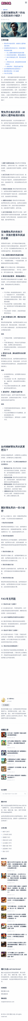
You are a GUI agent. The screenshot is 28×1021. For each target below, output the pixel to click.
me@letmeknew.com (7, 1002)
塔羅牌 (5, 837)
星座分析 (5, 9)
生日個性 (5, 843)
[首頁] (6, 3)
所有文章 (6, 705)
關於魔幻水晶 (5, 991)
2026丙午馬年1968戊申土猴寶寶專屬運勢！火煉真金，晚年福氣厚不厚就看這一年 (16, 916)
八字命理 (5, 834)
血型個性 (5, 848)
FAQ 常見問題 (8, 73)
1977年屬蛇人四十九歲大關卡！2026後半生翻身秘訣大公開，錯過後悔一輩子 (17, 954)
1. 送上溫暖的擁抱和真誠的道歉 (15, 53)
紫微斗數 (5, 846)
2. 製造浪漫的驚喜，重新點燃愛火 (16, 55)
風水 (4, 851)
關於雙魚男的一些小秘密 (11, 71)
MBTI (4, 831)
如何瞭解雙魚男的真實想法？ (13, 69)
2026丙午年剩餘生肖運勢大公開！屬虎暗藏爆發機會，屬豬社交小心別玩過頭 (17, 944)
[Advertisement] (14, 145)
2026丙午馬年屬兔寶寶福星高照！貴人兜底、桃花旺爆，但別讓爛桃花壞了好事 (17, 926)
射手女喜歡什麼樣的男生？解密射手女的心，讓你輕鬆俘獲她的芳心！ (16, 743)
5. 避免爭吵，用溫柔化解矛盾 (14, 66)
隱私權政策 (4, 994)
